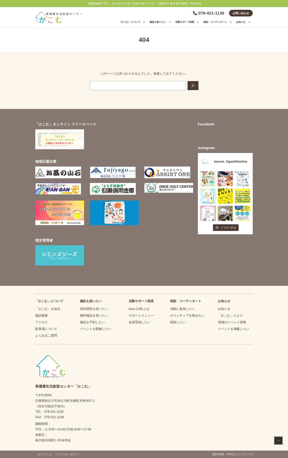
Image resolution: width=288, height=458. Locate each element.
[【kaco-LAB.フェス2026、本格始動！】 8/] (225, 213)
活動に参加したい (182, 308)
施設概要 (41, 315)
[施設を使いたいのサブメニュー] (170, 22)
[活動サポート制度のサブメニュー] (198, 22)
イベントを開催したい (95, 328)
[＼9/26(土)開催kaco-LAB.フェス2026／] (208, 178)
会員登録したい (140, 322)
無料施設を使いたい (94, 315)
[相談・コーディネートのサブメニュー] (231, 22)
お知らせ (224, 308)
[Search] (192, 85)
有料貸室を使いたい (94, 308)
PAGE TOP (278, 441)
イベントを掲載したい (233, 328)
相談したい (178, 322)
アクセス (41, 322)
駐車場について (46, 328)
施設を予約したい (92, 322)
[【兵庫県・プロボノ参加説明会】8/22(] (242, 196)
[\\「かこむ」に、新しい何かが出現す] (225, 196)
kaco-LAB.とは (139, 308)
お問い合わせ (241, 13)
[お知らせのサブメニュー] (249, 22)
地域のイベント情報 (232, 322)
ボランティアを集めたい (187, 315)
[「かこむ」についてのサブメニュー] (144, 22)
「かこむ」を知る (47, 308)
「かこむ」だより (230, 315)
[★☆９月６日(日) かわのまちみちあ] (242, 178)
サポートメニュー (141, 315)
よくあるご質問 (46, 335)
